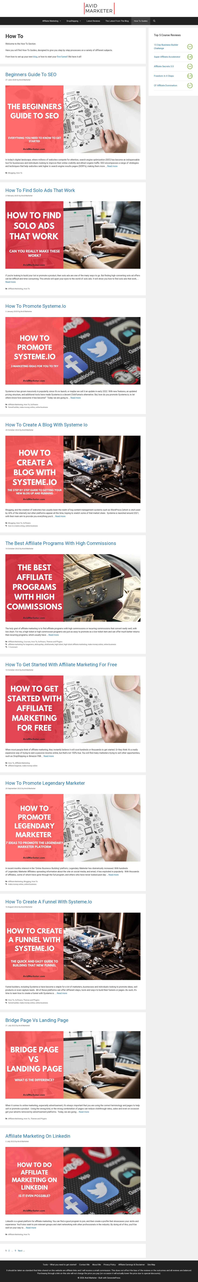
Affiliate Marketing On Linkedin (37, 1136)
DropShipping (72, 21)
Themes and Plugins (54, 642)
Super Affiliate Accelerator (167, 56)
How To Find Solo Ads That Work (40, 190)
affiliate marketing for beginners (21, 644)
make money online (27, 407)
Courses (27, 642)
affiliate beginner (14, 766)
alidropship (39, 644)
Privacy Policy (110, 1264)
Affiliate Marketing (50, 21)
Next (21, 1250)
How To (19, 173)
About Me (96, 1264)
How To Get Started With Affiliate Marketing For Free (61, 664)
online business (42, 407)
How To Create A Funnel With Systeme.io (48, 902)
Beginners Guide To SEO (30, 74)
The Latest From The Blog (117, 21)
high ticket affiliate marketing (75, 644)
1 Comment (13, 647)
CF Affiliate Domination (165, 85)
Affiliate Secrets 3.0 (164, 66)
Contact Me (84, 1264)
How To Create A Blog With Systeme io (46, 425)
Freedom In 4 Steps (164, 76)
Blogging (11, 173)
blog (35, 56)
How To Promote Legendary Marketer (45, 783)
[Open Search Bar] (154, 21)
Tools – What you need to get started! (60, 1264)
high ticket (59, 644)
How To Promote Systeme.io (35, 306)
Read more (112, 166)
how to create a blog (16, 526)
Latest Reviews (93, 21)
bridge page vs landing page (36, 1020)
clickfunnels (49, 644)
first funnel (61, 56)
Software (34, 404)
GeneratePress (113, 1278)
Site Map (151, 1264)
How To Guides (140, 21)
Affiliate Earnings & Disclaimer (131, 1264)
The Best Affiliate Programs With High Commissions (60, 543)
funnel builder (13, 407)
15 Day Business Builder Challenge (166, 46)
